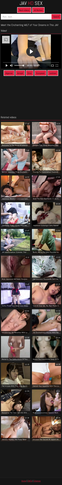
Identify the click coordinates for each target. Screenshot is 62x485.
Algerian (9, 73)
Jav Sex (31, 3)
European (40, 73)
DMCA (30, 481)
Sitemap (37, 481)
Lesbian (52, 73)
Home (23, 481)
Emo (30, 73)
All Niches (38, 10)
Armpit (20, 73)
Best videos (24, 10)
